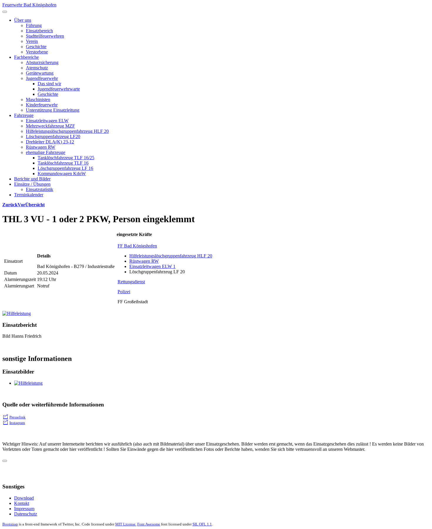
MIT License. (125, 524)
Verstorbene (37, 51)
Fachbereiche (26, 57)
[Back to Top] (4, 461)
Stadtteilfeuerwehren (45, 36)
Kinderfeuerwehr (42, 104)
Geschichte (36, 46)
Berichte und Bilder (32, 178)
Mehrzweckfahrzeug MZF (50, 125)
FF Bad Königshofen (137, 245)
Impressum (24, 508)
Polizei (124, 291)
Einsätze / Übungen (32, 184)
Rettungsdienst (131, 281)
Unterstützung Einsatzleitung (52, 110)
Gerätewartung (39, 73)
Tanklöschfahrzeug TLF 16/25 (66, 157)
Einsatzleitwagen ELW (47, 120)
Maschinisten (38, 99)
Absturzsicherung (42, 62)
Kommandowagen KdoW (62, 173)
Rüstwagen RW (40, 147)
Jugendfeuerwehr (42, 78)
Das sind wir (49, 83)
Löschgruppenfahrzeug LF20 (53, 136)
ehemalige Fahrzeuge (45, 152)
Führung (34, 25)
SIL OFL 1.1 (202, 524)
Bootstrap (10, 524)
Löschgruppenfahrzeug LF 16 (65, 168)
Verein (32, 41)
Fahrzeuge (24, 115)
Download (24, 497)
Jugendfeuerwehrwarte (59, 88)
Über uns (22, 20)
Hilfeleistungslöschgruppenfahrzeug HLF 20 (67, 131)
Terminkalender (28, 194)
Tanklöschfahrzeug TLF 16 (63, 162)
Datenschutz (25, 513)
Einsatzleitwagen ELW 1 (152, 266)
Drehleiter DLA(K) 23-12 (50, 141)
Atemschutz (37, 67)
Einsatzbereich (39, 30)
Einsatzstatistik (39, 189)
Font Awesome (148, 524)
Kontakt (21, 503)
